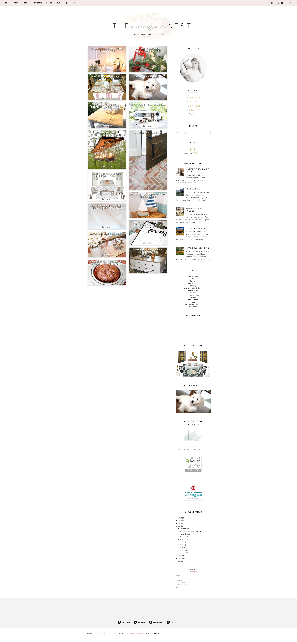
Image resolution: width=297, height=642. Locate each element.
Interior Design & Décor (193, 288)
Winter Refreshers (107, 233)
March (182, 548)
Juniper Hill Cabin (195, 228)
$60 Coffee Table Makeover (148, 250)
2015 (180, 556)
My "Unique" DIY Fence (197, 248)
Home (178, 576)
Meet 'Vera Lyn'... (148, 76)
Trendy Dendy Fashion (193, 304)
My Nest (193, 293)
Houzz (178, 479)
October (183, 537)
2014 (180, 558)
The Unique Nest (98, 633)
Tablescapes (193, 300)
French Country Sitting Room (107, 174)
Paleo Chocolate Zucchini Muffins (107, 262)
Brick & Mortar (148, 132)
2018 (180, 521)
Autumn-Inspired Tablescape (107, 77)
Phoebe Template (112, 633)
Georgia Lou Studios (137, 633)
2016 (180, 526)
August (183, 539)
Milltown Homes (182, 585)
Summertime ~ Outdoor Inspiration (107, 133)
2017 (180, 523)
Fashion (193, 281)
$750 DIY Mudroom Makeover (107, 49)
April (182, 545)
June (182, 542)
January (183, 553)
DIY (193, 279)
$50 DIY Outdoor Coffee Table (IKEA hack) (107, 107)
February (183, 550)
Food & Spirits (193, 283)
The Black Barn (194, 189)
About (178, 578)
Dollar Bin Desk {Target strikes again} (148, 225)
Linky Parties (193, 290)
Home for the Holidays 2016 (148, 49)
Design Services (182, 582)
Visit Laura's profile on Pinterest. (188, 449)
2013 (180, 561)
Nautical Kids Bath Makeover (148, 195)
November (184, 534)
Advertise (179, 587)
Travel (193, 302)
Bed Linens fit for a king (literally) (107, 206)
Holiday (193, 286)
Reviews (193, 297)
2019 (180, 518)
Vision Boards (193, 307)
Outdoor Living (193, 295)
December (184, 529)
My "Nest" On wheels (148, 104)
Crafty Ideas (193, 276)
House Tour (180, 580)
